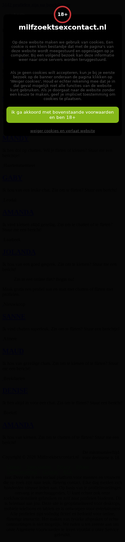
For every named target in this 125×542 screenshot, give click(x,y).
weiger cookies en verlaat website (62, 131)
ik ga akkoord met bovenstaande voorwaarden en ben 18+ (62, 115)
